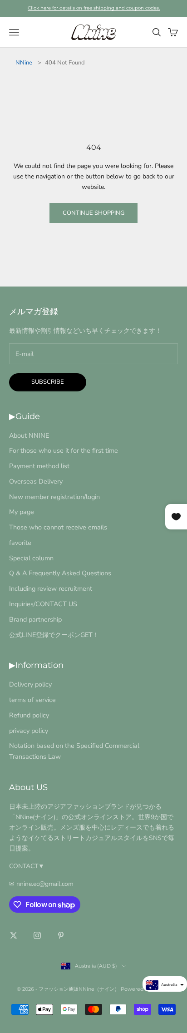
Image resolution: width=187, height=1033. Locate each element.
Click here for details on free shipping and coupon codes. (94, 8)
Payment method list (39, 465)
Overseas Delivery (36, 481)
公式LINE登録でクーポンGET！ (54, 634)
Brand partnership (35, 619)
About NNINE (29, 435)
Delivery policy (30, 684)
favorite (20, 542)
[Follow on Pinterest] (60, 935)
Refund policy (29, 715)
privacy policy (28, 730)
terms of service (32, 699)
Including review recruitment (50, 588)
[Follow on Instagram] (37, 935)
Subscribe (47, 382)
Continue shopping (93, 213)
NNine (23, 63)
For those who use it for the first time (63, 450)
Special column (31, 558)
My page (21, 511)
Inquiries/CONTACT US (43, 603)
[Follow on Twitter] (13, 935)
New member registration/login (54, 496)
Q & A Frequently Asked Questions (60, 573)
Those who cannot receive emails (58, 527)
